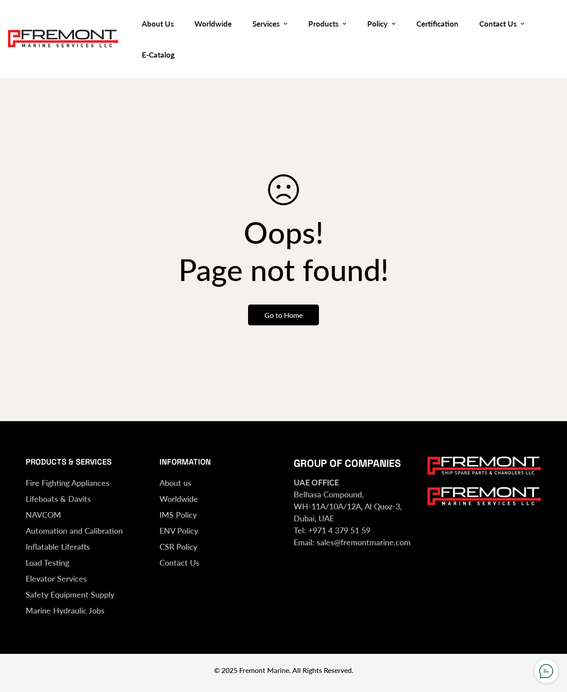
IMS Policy (178, 515)
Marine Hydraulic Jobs (65, 610)
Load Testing (47, 562)
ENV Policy (178, 531)
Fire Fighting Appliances (67, 483)
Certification (437, 23)
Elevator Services (56, 578)
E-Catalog (158, 54)
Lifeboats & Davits (58, 499)
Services (266, 23)
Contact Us (498, 23)
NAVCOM (43, 515)
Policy (377, 23)
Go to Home (283, 315)
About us (175, 483)
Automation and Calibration (74, 531)
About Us (158, 23)
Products (323, 23)
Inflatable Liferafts (58, 546)
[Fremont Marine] (63, 39)
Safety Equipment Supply (70, 594)
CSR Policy (178, 546)
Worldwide (213, 23)
